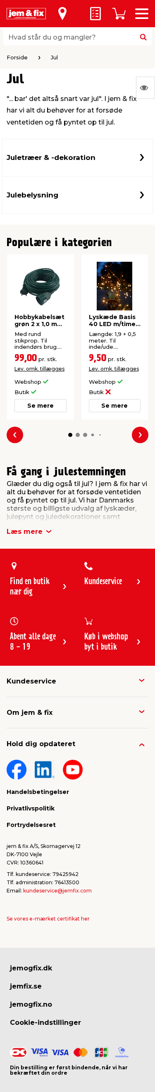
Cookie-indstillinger (45, 1022)
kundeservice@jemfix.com (57, 891)
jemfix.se (26, 986)
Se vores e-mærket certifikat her (48, 919)
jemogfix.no (31, 1004)
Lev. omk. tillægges (39, 368)
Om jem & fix (29, 712)
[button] (70, 435)
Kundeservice (31, 681)
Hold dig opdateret (41, 744)
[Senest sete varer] (145, 88)
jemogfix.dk (31, 968)
